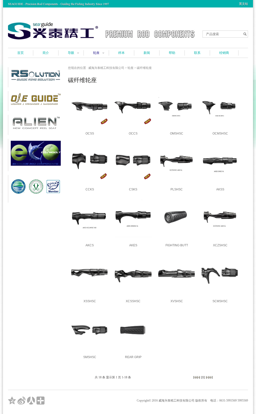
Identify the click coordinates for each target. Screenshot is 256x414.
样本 (121, 53)
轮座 (96, 53)
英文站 (243, 3)
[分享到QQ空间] (12, 401)
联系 (197, 53)
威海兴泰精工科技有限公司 (106, 68)
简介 (45, 53)
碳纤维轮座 (144, 68)
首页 (20, 53)
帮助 (172, 53)
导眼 (71, 53)
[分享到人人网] (31, 401)
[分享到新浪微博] (22, 401)
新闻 (147, 53)
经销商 (224, 53)
